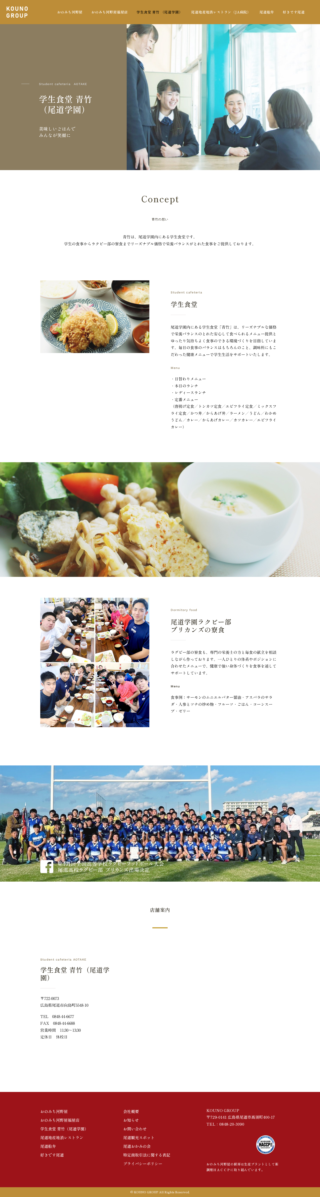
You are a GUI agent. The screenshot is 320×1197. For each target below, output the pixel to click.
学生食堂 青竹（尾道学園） (64, 1129)
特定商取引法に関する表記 (146, 1155)
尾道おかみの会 (137, 1146)
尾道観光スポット (139, 1137)
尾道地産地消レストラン (61, 1137)
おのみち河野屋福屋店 (59, 1120)
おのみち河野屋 (54, 1111)
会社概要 (131, 1111)
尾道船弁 (48, 1146)
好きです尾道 (52, 1155)
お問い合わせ (135, 1129)
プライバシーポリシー (142, 1163)
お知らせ (131, 1120)
